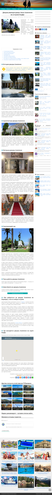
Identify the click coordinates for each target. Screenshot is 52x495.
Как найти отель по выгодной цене (26, 450)
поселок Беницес (18, 322)
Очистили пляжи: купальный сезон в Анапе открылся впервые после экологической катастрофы (45, 79)
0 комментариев (44, 98)
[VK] (16, 378)
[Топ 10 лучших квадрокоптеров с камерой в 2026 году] (36, 97)
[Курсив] (8, 427)
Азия (18, 8)
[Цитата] (15, 427)
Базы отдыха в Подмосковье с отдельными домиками (26, 489)
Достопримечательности (13, 17)
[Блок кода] (16, 427)
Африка (27, 8)
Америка (22, 8)
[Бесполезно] (17, 375)
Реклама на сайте (38, 493)
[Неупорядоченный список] (14, 427)
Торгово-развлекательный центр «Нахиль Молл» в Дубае (9, 450)
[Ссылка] (18, 427)
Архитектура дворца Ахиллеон (9, 52)
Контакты (49, 493)
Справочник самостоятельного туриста (11, 5)
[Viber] (30, 378)
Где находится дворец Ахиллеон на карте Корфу (12, 59)
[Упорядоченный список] (12, 427)
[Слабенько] (18, 375)
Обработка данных (44, 493)
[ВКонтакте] (46, 29)
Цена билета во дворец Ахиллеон (9, 57)
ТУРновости (3, 8)
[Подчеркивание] (9, 427)
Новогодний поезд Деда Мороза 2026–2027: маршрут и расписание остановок (44, 134)
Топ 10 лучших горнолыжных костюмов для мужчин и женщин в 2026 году (44, 120)
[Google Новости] (42, 29)
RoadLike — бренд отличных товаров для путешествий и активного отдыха (44, 102)
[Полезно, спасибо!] (20, 375)
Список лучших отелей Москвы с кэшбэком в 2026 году (43, 450)
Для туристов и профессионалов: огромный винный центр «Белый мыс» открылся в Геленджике (45, 58)
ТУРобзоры (14, 8)
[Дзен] (40, 29)
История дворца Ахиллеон (8, 51)
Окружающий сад (6, 54)
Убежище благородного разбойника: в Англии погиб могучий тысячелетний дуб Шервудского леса (45, 69)
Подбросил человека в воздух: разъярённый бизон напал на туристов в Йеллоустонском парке (45, 54)
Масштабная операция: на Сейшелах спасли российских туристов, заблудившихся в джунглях (45, 42)
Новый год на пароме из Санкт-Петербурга (9, 485)
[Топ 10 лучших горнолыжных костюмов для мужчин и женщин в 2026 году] (36, 120)
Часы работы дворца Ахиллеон (9, 56)
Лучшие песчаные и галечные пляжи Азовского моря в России (42, 473)
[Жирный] (6, 427)
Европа (32, 8)
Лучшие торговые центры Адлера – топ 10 (42, 461)
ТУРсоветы (8, 8)
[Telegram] (44, 29)
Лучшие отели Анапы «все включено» (26, 475)
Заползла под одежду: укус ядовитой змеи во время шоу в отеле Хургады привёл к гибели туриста (45, 85)
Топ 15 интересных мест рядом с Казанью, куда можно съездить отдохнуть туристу (9, 473)
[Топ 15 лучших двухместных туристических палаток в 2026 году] (36, 109)
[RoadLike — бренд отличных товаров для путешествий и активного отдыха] (36, 103)
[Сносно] (19, 375)
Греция (6, 17)
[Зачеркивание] (11, 427)
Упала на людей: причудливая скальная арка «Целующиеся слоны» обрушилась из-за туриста (45, 63)
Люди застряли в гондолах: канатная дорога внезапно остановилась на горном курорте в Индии (45, 74)
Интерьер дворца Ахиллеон (8, 53)
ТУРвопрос (9, 3)
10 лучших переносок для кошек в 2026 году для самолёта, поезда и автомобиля (44, 114)
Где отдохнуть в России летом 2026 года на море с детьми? (26, 462)
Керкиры (23, 302)
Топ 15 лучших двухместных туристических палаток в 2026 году (44, 108)
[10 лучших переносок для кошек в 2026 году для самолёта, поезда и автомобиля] (36, 114)
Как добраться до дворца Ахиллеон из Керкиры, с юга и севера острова (16, 58)
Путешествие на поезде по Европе (43, 487)
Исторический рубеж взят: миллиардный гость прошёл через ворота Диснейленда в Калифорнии (45, 37)
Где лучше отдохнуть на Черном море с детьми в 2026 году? (9, 462)
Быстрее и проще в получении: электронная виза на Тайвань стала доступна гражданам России (45, 48)
